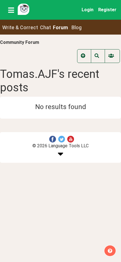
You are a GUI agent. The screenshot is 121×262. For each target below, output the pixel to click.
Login (87, 9)
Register (107, 9)
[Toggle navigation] (11, 9)
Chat (45, 27)
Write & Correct (20, 27)
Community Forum (19, 42)
